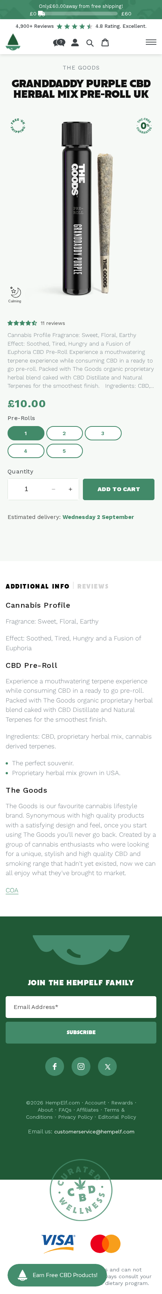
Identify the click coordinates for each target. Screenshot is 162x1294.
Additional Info (38, 586)
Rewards (122, 1103)
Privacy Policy (75, 1117)
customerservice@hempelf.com (94, 1132)
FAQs (65, 1110)
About (45, 1110)
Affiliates (87, 1110)
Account (95, 1103)
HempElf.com (62, 1103)
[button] (90, 42)
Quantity (20, 471)
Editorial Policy (117, 1117)
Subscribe (81, 1033)
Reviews (93, 586)
